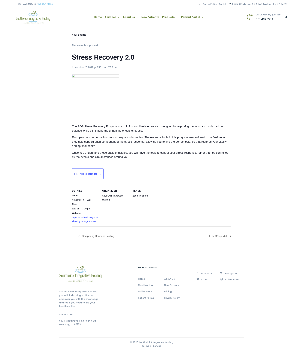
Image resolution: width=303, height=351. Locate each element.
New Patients (150, 17)
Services (110, 17)
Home (98, 17)
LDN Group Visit (218, 236)
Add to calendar (88, 173)
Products (168, 17)
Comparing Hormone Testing (97, 236)
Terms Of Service (151, 346)
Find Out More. (45, 4)
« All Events (79, 34)
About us (129, 17)
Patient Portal (190, 17)
